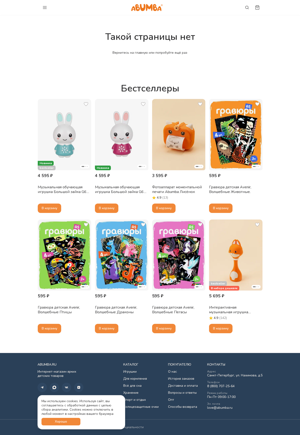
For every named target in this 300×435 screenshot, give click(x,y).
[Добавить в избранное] (86, 104)
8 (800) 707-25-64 (221, 386)
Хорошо (61, 421)
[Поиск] (247, 7)
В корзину (49, 208)
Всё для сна (132, 386)
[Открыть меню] (45, 7)
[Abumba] (147, 7)
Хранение (131, 393)
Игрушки (130, 372)
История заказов (181, 379)
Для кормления (135, 379)
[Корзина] (257, 7)
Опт (171, 400)
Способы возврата (182, 407)
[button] (64, 134)
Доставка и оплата (183, 386)
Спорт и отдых (134, 400)
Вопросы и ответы (182, 393)
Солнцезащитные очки (141, 407)
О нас (172, 372)
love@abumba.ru (219, 408)
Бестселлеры (150, 88)
